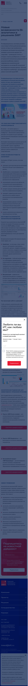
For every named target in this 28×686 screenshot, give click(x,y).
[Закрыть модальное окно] (24, 319)
